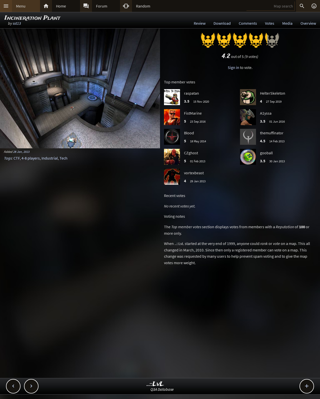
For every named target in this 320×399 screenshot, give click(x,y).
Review (200, 23)
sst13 (17, 23)
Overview (308, 23)
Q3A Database (162, 389)
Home (61, 5)
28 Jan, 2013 (21, 152)
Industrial (50, 158)
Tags (8, 158)
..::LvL (155, 384)
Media (287, 23)
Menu (21, 5)
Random (143, 5)
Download (222, 23)
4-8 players (31, 158)
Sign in (233, 67)
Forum (101, 5)
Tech (64, 158)
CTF (17, 158)
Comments (248, 23)
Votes (269, 23)
